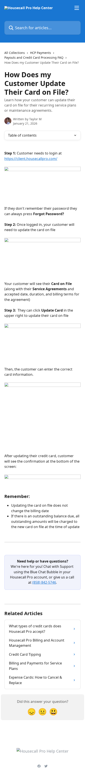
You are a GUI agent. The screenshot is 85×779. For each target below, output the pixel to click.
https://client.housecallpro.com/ (30, 158)
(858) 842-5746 (44, 582)
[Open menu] (77, 7)
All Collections (14, 53)
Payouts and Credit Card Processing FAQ (33, 57)
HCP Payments (40, 53)
